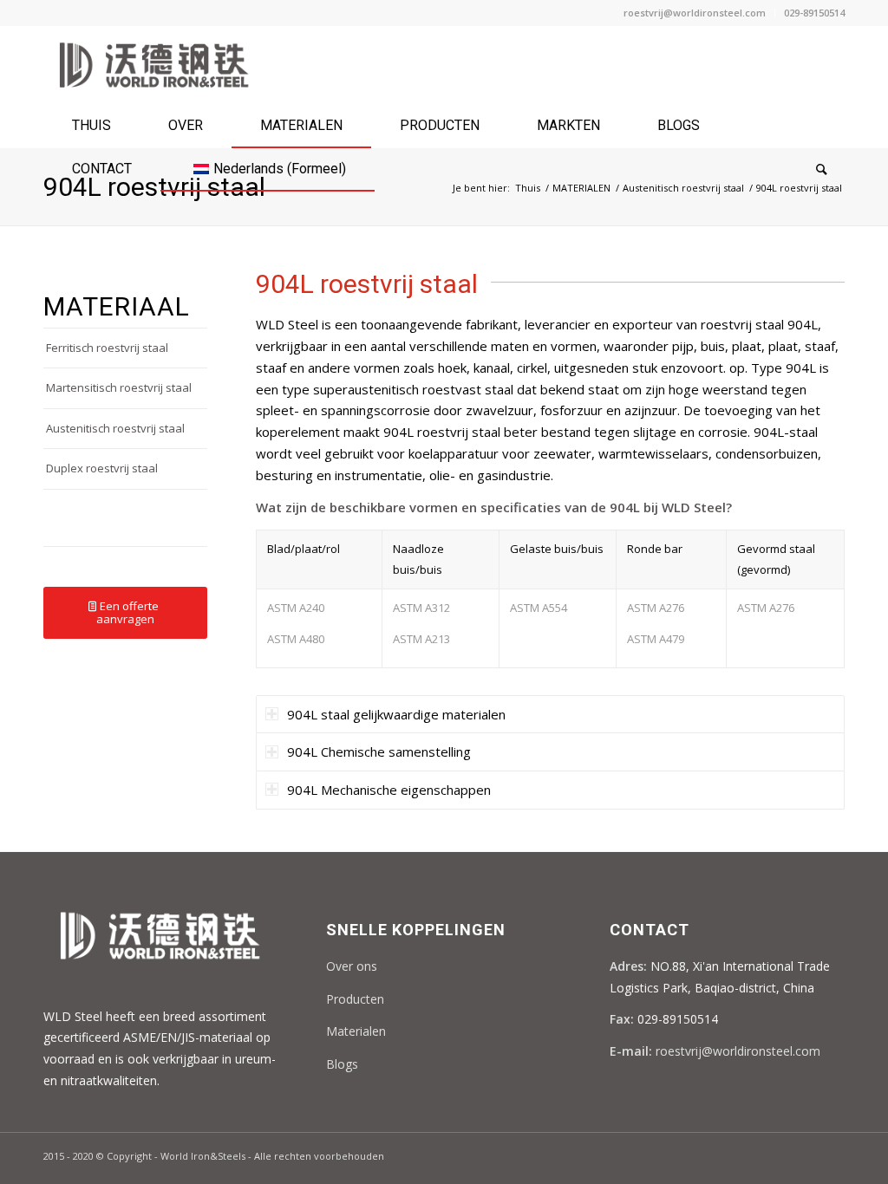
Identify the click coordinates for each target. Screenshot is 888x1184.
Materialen (356, 1031)
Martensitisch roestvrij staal (119, 387)
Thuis (527, 187)
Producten (355, 999)
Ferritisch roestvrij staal (107, 347)
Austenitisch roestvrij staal (683, 187)
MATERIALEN (581, 187)
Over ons (351, 966)
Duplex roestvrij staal (102, 468)
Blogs (342, 1064)
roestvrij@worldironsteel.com (695, 12)
